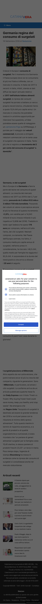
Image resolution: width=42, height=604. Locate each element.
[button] (21, 298)
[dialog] (21, 302)
